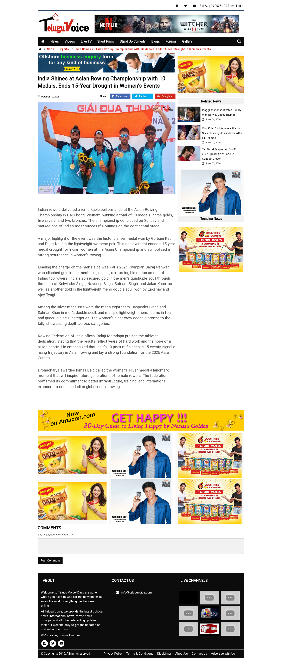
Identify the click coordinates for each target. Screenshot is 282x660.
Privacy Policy (113, 653)
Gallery (187, 41)
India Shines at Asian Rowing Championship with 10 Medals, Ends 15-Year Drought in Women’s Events (143, 49)
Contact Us (199, 653)
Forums (171, 41)
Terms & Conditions (139, 653)
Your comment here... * (56, 535)
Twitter (142, 96)
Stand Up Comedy (133, 41)
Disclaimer (164, 653)
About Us (181, 653)
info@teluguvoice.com (136, 592)
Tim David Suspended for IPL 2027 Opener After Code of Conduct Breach (219, 154)
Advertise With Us (223, 653)
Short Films (105, 41)
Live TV (86, 41)
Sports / (66, 49)
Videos (70, 41)
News (54, 41)
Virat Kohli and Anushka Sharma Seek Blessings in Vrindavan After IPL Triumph (222, 133)
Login (239, 5)
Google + (166, 96)
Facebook (121, 96)
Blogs (155, 41)
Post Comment (50, 560)
